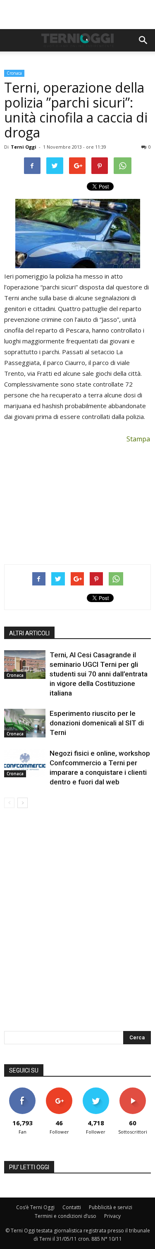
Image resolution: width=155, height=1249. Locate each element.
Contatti (71, 1207)
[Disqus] (77, 925)
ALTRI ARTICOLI (29, 633)
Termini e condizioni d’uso (65, 1216)
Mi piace (22, 1090)
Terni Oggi (23, 147)
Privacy (112, 1216)
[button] (143, 40)
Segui (59, 1090)
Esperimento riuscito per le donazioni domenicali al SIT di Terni (97, 723)
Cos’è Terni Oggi (35, 1207)
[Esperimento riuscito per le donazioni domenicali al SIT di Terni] (24, 723)
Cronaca (14, 73)
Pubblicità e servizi (110, 1207)
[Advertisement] (78, 14)
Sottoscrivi (133, 1090)
